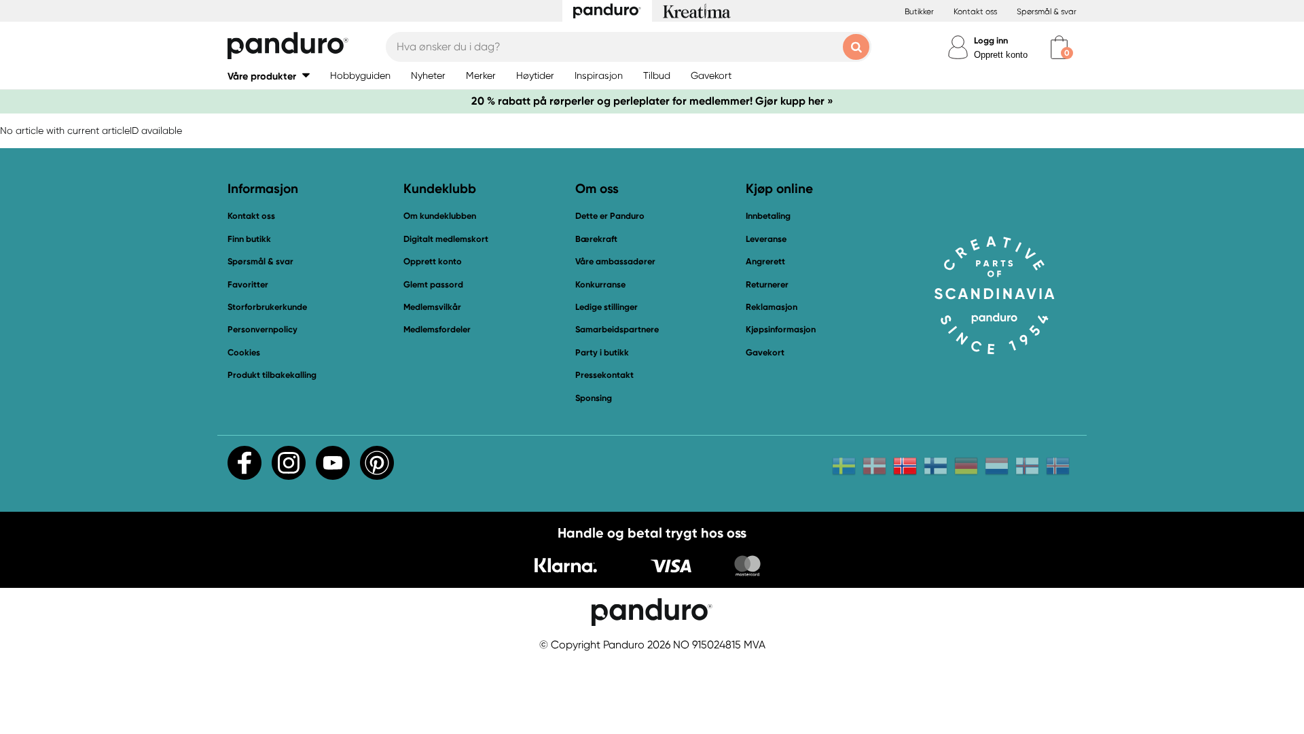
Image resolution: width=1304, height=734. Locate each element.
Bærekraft (596, 239)
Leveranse (766, 239)
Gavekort (765, 352)
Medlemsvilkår (432, 307)
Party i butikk (602, 352)
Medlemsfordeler (437, 329)
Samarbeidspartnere (617, 329)
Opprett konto (1001, 55)
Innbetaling (768, 216)
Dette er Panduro (610, 216)
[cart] (1059, 47)
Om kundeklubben (439, 216)
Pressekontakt (604, 375)
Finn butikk (249, 239)
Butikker (919, 11)
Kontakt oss (975, 11)
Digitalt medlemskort (445, 239)
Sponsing (593, 398)
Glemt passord (433, 284)
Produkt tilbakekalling (272, 375)
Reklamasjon (771, 307)
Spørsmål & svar (1046, 11)
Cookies (244, 352)
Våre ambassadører (615, 261)
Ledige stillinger (606, 307)
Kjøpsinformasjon (781, 329)
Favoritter (248, 284)
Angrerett (765, 261)
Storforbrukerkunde (267, 307)
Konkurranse (600, 284)
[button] (268, 76)
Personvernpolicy (262, 329)
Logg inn (991, 40)
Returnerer (767, 284)
